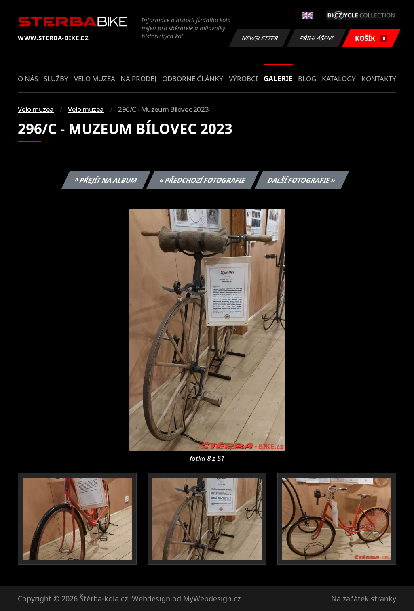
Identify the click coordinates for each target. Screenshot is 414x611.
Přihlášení (316, 38)
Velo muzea (94, 78)
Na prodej (138, 78)
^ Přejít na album (105, 180)
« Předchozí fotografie (202, 180)
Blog (307, 78)
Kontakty (378, 78)
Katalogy (339, 78)
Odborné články (192, 78)
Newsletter (260, 38)
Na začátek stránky (363, 598)
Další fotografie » (301, 180)
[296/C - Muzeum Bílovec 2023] (207, 329)
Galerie (278, 78)
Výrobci (243, 78)
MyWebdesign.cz (212, 598)
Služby (56, 78)
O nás (28, 78)
